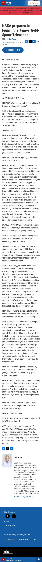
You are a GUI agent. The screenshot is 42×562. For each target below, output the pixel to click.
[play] (3, 559)
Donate (35, 3)
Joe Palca (12, 39)
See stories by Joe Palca (23, 496)
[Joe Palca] (7, 460)
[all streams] (39, 559)
